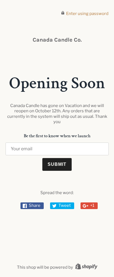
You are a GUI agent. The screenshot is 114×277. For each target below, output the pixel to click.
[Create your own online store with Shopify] (85, 267)
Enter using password (87, 13)
